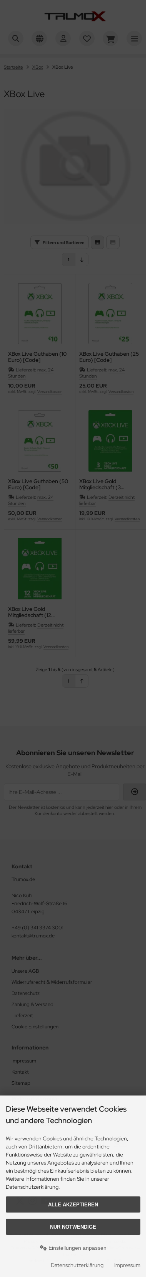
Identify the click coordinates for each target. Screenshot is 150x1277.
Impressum (127, 1265)
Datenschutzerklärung (77, 1265)
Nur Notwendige (73, 1227)
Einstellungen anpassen (77, 1248)
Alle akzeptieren (73, 1205)
